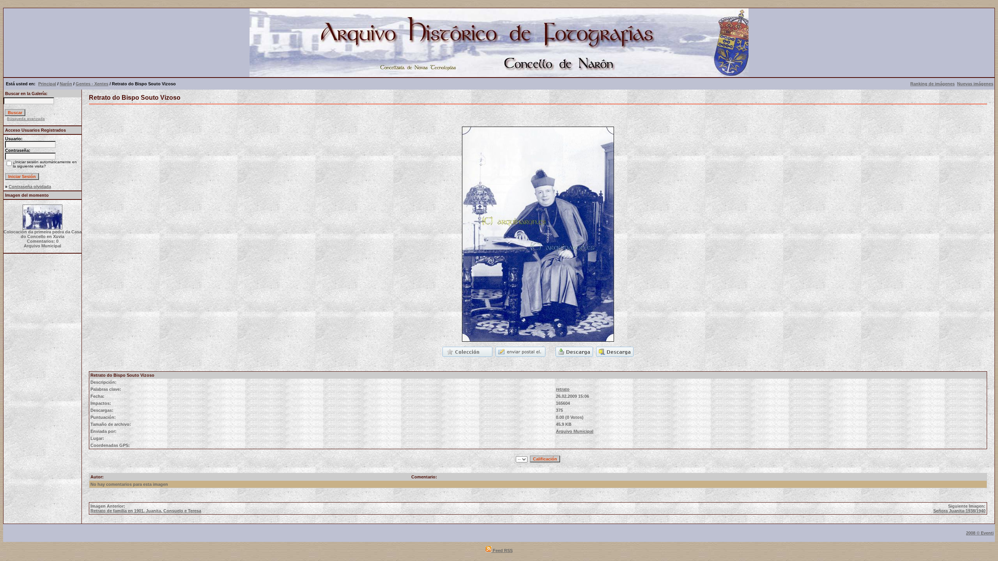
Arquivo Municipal (574, 431)
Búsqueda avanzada (26, 118)
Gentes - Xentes (92, 83)
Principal (47, 83)
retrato (563, 389)
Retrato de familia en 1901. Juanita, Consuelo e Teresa (145, 510)
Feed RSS (502, 550)
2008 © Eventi (980, 533)
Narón (66, 83)
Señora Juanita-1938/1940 (959, 510)
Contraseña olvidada (30, 186)
